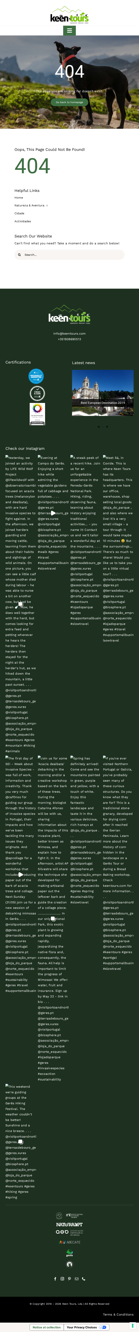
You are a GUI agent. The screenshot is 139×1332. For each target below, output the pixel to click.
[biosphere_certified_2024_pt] (37, 404)
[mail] (76, 1278)
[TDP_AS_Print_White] (37, 387)
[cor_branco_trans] (69, 306)
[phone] (83, 1278)
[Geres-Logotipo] (69, 1250)
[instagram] (62, 1278)
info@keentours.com (69, 333)
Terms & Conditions (118, 1314)
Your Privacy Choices (82, 1327)
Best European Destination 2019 (103, 403)
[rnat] (69, 1214)
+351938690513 (69, 339)
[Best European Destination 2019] (103, 393)
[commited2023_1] (36, 370)
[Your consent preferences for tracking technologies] (132, 1325)
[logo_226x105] (69, 7)
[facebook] (55, 1278)
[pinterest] (69, 1278)
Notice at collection (47, 1327)
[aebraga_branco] (69, 1231)
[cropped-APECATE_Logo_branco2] (69, 1240)
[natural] (69, 1224)
